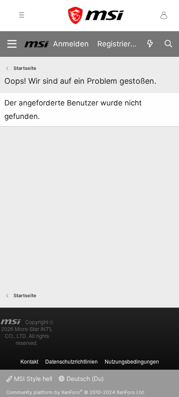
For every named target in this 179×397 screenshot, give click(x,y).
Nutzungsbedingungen (132, 361)
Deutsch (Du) (84, 378)
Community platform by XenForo (75, 392)
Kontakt (29, 361)
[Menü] (12, 44)
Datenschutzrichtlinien (71, 361)
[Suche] (168, 44)
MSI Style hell (32, 378)
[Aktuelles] (150, 44)
